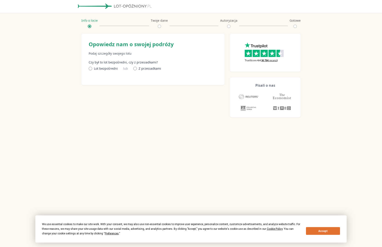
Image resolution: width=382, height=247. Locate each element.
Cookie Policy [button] (275, 228)
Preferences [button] (112, 233)
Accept (323, 231)
